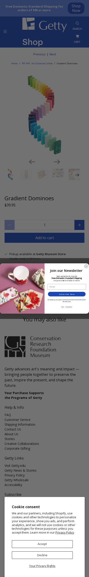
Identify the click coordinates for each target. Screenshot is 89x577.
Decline (42, 555)
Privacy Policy (64, 532)
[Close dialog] (86, 266)
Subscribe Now (67, 294)
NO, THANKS (67, 307)
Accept (42, 544)
